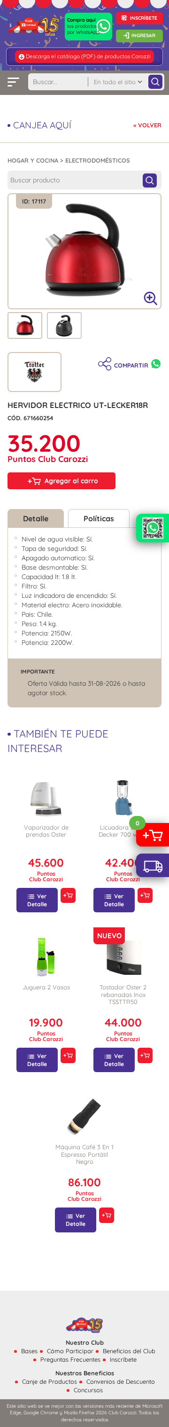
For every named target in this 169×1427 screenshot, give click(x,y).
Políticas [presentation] (99, 518)
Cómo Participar (70, 1351)
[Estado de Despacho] (152, 865)
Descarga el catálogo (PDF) (60, 56)
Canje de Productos (49, 1381)
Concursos (88, 1390)
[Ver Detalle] (45, 797)
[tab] (25, 325)
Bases (29, 1351)
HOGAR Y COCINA (33, 160)
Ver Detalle (37, 900)
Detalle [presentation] (35, 518)
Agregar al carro (71, 481)
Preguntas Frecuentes (70, 1359)
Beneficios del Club (129, 1351)
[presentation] (24, 325)
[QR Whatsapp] (152, 528)
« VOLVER (147, 125)
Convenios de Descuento (120, 1381)
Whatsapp (155, 363)
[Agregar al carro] (68, 895)
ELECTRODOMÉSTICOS (97, 160)
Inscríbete (123, 1359)
